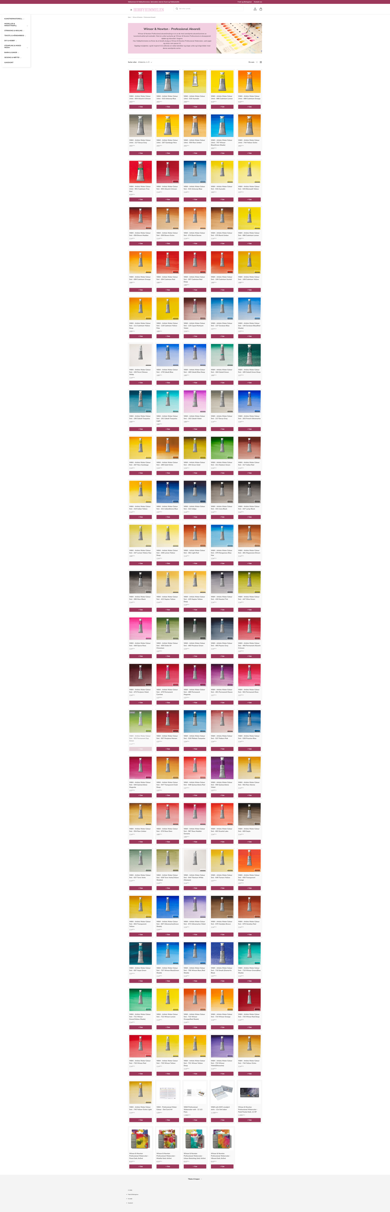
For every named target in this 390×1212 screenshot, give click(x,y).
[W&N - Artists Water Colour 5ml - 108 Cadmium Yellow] (249, 262)
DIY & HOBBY (9, 41)
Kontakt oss (258, 2)
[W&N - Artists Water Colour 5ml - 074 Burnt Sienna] (195, 218)
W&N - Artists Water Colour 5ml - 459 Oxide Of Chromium (167, 645)
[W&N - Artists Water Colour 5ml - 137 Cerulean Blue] (222, 309)
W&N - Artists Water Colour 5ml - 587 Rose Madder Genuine (194, 831)
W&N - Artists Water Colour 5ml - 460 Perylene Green (194, 644)
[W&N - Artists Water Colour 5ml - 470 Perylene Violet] (140, 675)
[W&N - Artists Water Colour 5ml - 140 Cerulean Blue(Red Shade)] (249, 309)
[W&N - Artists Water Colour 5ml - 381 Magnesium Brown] (249, 536)
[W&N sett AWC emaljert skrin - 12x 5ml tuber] (222, 1092)
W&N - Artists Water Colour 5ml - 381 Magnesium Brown (249, 551)
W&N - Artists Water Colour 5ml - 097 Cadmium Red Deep (194, 279)
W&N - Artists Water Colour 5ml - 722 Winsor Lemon (167, 1015)
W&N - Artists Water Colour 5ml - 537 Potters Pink (221, 737)
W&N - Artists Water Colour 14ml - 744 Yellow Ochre (248, 141)
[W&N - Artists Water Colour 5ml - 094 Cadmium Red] (168, 262)
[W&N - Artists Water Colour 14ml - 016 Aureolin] (195, 81)
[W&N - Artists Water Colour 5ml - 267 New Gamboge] (140, 448)
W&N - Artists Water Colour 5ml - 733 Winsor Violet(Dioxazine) (221, 1063)
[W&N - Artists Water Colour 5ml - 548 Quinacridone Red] (195, 768)
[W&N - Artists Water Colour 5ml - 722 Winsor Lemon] (168, 1000)
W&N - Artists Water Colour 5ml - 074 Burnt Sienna (194, 234)
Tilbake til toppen (194, 1179)
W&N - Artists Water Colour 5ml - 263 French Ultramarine (249, 417)
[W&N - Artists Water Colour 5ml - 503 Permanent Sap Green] (140, 721)
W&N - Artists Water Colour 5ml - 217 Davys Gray (221, 417)
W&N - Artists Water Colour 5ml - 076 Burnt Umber (221, 234)
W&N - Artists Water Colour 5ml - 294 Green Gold (194, 463)
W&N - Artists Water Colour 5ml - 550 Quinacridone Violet (221, 784)
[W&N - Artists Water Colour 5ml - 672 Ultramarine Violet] (195, 907)
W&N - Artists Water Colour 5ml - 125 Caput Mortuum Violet (194, 325)
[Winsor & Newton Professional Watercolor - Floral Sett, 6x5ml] (140, 1139)
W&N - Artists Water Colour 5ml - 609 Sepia (248, 830)
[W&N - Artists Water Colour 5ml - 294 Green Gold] (195, 448)
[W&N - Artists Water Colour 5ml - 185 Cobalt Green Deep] (249, 355)
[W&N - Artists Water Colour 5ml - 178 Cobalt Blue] (168, 355)
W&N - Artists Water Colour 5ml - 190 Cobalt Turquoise (140, 417)
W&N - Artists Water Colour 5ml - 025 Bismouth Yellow (248, 187)
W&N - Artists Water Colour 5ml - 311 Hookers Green (221, 463)
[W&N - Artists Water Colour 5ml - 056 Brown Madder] (140, 218)
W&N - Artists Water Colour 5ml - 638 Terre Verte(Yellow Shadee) (168, 877)
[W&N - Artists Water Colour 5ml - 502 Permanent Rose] (249, 675)
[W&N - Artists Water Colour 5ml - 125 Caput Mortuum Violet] (195, 309)
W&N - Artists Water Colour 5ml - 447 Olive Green (248, 598)
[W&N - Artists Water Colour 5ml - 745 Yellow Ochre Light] (140, 1092)
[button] (261, 9)
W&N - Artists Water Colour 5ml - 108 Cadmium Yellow (248, 278)
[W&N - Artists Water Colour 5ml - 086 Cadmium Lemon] (249, 218)
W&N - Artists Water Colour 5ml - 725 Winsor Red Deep (248, 1015)
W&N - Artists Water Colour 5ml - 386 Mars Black (140, 598)
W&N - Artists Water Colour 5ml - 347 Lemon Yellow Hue (140, 551)
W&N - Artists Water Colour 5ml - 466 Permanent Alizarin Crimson (249, 645)
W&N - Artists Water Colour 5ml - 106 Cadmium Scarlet (221, 278)
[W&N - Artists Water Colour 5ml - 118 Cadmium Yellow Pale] (168, 309)
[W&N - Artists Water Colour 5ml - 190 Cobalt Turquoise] (140, 401)
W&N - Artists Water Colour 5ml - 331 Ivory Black (221, 507)
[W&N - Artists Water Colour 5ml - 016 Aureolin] (222, 172)
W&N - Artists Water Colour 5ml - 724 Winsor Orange (221, 1015)
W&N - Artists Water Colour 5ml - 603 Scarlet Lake (221, 830)
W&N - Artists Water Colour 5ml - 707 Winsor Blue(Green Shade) (168, 970)
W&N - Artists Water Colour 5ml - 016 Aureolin (221, 187)
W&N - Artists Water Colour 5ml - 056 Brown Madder (140, 234)
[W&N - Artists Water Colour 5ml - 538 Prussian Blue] (249, 721)
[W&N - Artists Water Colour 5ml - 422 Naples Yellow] (168, 582)
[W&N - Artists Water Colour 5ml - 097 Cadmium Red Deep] (195, 262)
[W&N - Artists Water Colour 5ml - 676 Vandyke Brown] (222, 907)
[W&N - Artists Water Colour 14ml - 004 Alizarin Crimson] (140, 81)
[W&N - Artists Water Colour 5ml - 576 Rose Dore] (168, 814)
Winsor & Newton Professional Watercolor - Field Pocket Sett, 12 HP (248, 1109)
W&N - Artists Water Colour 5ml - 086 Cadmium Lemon (248, 234)
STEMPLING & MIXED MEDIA (12, 47)
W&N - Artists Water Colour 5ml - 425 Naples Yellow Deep (194, 599)
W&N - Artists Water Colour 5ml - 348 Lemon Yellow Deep (167, 552)
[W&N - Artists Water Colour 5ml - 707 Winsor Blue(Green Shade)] (168, 953)
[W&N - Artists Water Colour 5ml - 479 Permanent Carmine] (168, 675)
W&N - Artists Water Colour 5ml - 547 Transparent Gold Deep (167, 784)
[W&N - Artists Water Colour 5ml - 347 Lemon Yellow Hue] (140, 536)
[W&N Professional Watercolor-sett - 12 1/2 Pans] (195, 1092)
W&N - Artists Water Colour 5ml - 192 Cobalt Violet (194, 417)
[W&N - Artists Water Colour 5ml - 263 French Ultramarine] (249, 401)
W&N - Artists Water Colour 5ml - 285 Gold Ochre (167, 463)
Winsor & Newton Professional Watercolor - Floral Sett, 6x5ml (139, 1155)
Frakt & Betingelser (133, 1194)
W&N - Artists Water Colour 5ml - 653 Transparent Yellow (140, 924)
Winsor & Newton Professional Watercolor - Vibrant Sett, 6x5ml (220, 1155)
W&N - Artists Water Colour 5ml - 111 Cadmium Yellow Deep (140, 325)
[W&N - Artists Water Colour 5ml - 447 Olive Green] (249, 582)
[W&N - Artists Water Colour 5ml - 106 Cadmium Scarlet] (222, 262)
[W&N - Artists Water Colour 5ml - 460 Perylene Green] (195, 628)
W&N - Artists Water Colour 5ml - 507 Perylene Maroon (167, 737)
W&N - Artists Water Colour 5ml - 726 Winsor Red (140, 1062)
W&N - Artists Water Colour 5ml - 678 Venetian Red (248, 922)
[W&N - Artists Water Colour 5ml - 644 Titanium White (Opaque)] (195, 860)
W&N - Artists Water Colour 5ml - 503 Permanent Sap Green (140, 738)
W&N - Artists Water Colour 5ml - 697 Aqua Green (140, 969)
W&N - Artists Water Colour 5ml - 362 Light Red (194, 551)
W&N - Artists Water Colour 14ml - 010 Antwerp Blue (167, 97)
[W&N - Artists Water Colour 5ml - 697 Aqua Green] (140, 953)
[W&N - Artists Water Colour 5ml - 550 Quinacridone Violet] (222, 768)
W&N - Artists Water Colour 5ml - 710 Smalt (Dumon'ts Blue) (221, 970)
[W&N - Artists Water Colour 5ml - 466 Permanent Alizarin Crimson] (249, 628)
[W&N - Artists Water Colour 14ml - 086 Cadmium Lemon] (222, 81)
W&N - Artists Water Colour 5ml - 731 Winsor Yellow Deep (194, 1063)
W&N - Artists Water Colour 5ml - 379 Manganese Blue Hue (221, 552)
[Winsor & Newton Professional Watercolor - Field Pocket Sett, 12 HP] (249, 1092)
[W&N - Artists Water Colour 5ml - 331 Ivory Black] (222, 492)
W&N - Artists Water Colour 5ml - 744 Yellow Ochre (248, 1062)
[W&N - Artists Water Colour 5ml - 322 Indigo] (195, 492)
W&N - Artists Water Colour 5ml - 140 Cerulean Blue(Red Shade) (249, 325)
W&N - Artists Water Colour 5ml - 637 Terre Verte (140, 876)
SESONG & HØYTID (11, 57)
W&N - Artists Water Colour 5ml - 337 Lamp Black (248, 507)
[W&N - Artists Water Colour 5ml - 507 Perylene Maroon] (168, 721)
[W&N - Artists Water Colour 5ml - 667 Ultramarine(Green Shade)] (168, 907)
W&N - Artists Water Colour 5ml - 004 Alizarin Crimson (167, 187)
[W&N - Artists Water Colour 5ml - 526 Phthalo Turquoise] (195, 721)
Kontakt (130, 1199)
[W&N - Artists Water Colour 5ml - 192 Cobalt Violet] (195, 401)
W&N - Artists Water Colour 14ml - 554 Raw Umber (194, 141)
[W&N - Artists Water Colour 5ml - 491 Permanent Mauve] (222, 675)
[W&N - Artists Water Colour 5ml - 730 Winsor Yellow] (168, 1046)
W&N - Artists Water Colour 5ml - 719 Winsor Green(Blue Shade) (249, 970)
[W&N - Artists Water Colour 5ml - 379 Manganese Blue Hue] (222, 536)
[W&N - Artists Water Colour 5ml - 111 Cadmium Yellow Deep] (140, 309)
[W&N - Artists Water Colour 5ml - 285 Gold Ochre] (168, 448)
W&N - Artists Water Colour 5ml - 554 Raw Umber (140, 830)
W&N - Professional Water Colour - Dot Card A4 (167, 1108)
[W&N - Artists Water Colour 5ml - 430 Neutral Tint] (222, 582)
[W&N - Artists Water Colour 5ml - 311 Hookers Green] (222, 448)
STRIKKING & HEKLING (13, 30)
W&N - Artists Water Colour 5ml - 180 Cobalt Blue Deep (194, 371)
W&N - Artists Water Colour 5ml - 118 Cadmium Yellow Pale (167, 325)
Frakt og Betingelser (245, 2)
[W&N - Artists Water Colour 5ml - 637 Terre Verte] (140, 860)
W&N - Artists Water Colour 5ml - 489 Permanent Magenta (194, 692)
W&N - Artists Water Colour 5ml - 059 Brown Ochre (167, 234)
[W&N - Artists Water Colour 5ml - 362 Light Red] (195, 536)
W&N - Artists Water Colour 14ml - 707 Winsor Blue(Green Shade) (221, 142)
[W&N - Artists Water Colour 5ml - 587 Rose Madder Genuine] (195, 814)
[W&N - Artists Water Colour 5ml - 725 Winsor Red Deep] (249, 1000)
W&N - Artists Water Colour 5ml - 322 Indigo (194, 507)
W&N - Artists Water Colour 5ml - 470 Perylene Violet (140, 691)
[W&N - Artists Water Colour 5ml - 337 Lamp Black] (249, 492)
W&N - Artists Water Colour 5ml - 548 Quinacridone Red (194, 783)
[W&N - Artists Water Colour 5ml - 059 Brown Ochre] (168, 218)
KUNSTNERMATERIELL (13, 19)
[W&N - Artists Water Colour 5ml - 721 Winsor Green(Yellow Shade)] (140, 1000)
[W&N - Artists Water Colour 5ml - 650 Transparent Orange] (249, 860)
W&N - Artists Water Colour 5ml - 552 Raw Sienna (248, 783)
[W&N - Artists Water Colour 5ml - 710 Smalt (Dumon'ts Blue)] (222, 953)
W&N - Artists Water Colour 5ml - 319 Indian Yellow (140, 507)
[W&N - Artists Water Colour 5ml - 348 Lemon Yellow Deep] (168, 536)
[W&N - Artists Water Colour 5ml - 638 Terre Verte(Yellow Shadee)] (168, 860)
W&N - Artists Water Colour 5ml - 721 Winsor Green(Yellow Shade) (140, 1016)
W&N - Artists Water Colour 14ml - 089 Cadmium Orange (249, 97)
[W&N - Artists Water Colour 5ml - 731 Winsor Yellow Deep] (195, 1046)
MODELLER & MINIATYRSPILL (10, 25)
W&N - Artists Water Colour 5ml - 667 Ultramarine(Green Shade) (168, 924)
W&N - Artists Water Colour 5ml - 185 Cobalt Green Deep (249, 371)
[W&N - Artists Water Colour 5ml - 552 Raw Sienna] (249, 768)
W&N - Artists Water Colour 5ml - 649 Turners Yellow (221, 876)
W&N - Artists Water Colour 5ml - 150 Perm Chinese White (140, 372)
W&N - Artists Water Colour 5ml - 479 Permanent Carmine (167, 692)
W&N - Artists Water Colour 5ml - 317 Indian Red (248, 463)
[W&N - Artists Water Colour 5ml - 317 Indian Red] (249, 448)
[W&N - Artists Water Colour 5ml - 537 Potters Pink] (222, 721)
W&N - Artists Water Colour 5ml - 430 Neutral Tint (221, 598)
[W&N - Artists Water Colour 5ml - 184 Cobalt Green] (222, 355)
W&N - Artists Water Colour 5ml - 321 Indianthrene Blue (167, 507)
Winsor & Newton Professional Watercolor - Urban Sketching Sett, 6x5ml (195, 1155)
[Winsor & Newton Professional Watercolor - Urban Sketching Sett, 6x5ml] (195, 1139)
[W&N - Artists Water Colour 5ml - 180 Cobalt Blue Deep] (195, 355)
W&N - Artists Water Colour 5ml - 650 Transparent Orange (248, 877)
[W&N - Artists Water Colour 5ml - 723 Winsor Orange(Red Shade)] (195, 1000)
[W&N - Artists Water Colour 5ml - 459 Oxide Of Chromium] (168, 628)
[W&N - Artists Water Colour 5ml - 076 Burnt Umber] (222, 218)
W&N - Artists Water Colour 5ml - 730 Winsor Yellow (167, 1062)
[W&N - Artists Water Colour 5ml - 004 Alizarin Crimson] (168, 172)
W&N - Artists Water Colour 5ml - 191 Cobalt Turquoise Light (167, 418)
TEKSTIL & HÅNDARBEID (14, 35)
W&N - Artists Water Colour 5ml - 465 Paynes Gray (221, 644)
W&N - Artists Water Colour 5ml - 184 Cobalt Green (221, 371)
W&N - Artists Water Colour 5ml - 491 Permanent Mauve (221, 691)
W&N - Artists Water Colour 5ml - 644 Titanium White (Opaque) (194, 877)
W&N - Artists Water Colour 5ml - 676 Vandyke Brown (221, 922)
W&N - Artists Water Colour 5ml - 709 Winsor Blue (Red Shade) (194, 970)
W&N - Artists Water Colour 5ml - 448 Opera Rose (140, 644)
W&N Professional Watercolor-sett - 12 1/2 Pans (193, 1109)
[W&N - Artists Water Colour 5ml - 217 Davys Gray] (222, 401)
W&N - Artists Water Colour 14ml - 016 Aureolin (194, 97)
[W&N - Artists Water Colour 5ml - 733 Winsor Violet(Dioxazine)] (222, 1046)
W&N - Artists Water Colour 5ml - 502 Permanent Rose (248, 691)
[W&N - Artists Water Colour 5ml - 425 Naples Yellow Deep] (195, 582)
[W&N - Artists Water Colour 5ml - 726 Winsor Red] (140, 1046)
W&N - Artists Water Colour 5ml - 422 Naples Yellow (167, 598)
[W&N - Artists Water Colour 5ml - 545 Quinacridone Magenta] (140, 768)
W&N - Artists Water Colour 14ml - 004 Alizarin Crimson (140, 97)
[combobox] (208, 8)
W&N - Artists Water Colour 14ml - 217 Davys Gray (140, 141)
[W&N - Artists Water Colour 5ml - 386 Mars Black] (140, 582)
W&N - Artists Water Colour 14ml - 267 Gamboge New (167, 141)
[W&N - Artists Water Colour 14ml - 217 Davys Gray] (140, 125)
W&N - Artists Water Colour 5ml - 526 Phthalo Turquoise (194, 737)
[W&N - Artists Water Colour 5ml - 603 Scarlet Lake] (222, 814)
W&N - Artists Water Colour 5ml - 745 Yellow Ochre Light (140, 1108)
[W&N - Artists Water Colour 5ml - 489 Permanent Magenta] (195, 675)
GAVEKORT (8, 62)
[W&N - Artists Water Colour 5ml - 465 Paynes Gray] (222, 628)
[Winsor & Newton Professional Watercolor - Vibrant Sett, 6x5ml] (222, 1139)
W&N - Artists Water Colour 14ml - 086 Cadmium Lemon (222, 97)
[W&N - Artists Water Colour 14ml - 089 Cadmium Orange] (249, 81)
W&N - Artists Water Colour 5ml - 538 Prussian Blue (248, 737)
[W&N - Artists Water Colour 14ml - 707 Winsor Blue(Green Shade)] (222, 125)
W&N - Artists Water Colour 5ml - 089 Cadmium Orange (140, 278)
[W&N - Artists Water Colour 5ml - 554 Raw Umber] (140, 814)
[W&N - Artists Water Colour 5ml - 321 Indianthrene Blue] (168, 492)
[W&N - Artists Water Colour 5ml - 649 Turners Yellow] (222, 860)
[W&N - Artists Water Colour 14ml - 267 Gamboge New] (168, 125)
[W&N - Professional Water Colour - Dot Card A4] (168, 1092)
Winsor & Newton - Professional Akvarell (144, 17)
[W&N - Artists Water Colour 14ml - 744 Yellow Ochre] (249, 125)
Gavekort (130, 1203)
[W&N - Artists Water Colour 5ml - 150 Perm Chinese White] (140, 355)
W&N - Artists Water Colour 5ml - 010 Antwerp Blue (194, 187)
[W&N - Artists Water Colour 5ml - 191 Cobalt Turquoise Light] (168, 401)
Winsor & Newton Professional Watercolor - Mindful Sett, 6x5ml (166, 1155)
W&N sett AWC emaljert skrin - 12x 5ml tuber (220, 1108)
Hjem (129, 17)
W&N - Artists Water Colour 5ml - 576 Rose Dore (167, 830)
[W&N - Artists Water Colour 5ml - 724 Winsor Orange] (222, 1000)
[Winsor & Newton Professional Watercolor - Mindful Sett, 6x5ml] (168, 1139)
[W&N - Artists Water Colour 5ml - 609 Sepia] (249, 814)
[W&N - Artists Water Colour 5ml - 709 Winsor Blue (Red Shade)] (195, 953)
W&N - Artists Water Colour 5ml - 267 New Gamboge (140, 463)
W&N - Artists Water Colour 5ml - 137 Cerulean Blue (221, 324)
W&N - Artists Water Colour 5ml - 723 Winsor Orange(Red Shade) (194, 1016)
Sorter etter (132, 62)
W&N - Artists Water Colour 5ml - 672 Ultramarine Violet (195, 922)
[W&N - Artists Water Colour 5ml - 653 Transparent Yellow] (140, 907)
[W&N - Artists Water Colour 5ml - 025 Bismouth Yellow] (249, 172)
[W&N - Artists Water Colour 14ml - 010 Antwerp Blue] (168, 81)
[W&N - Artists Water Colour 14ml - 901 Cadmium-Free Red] (140, 172)
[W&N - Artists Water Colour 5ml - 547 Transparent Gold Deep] (168, 768)
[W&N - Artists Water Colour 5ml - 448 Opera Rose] (140, 628)
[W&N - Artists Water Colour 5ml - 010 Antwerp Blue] (195, 172)
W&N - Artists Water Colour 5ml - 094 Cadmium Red (167, 278)
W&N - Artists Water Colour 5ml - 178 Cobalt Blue (167, 371)
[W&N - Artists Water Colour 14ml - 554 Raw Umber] (195, 125)
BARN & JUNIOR (10, 52)
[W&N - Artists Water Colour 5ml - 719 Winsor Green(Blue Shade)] (249, 953)
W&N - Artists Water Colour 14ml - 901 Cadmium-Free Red (140, 189)
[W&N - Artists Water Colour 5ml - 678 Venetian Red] (249, 907)
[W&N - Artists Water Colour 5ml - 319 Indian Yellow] (140, 492)
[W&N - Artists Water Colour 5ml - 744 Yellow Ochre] (249, 1046)
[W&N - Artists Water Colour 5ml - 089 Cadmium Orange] (140, 262)
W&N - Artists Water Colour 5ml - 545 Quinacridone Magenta (140, 784)
